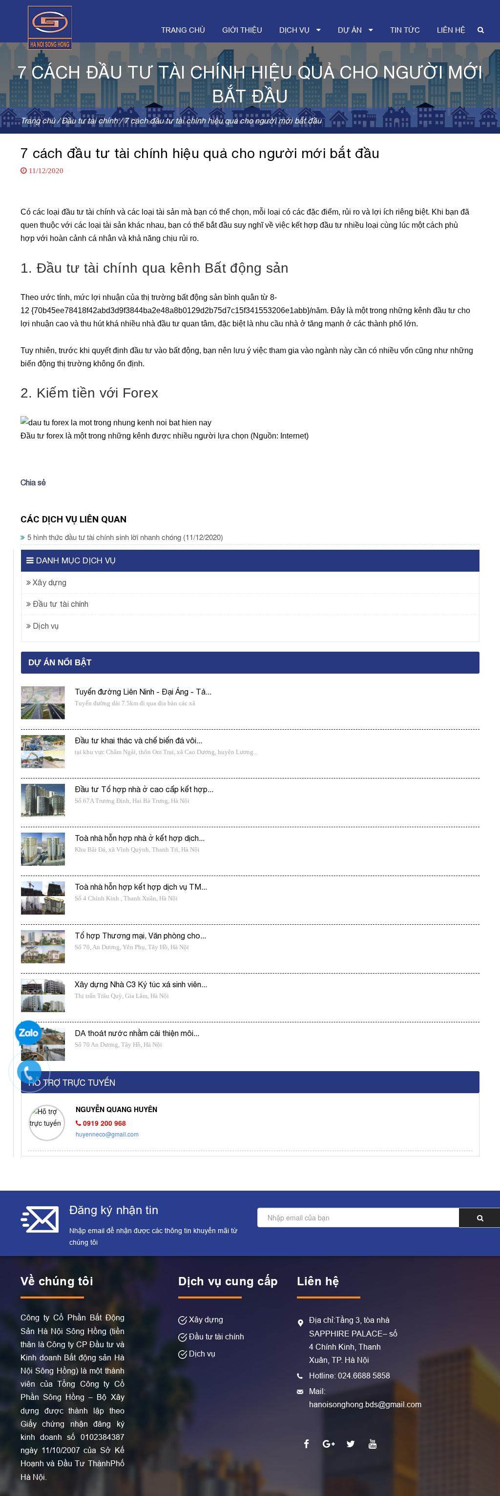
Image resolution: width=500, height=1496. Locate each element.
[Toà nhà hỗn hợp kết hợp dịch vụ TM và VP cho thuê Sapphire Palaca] (43, 898)
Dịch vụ (45, 625)
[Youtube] (372, 1443)
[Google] (328, 1443)
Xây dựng (48, 582)
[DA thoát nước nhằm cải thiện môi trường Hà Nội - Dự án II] (43, 1044)
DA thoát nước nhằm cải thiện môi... (137, 1033)
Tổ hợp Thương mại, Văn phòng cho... (140, 935)
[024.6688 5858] (34, 1076)
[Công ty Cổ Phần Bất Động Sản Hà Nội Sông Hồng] (50, 26)
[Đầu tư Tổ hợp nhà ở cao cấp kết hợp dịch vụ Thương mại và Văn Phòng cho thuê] (43, 801)
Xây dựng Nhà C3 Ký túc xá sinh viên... (141, 984)
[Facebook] (306, 1443)
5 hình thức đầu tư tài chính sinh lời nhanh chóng (125, 537)
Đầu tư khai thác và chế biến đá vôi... (138, 740)
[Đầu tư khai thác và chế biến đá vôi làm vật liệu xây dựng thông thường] (43, 752)
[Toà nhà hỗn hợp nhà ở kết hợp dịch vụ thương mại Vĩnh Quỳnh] (43, 849)
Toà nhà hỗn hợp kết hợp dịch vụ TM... (141, 886)
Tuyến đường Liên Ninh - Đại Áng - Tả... (143, 691)
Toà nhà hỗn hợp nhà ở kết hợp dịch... (140, 838)
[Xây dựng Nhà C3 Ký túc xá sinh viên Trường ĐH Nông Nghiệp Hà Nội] (43, 996)
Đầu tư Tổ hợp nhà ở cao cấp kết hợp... (144, 789)
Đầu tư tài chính (59, 603)
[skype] (350, 1443)
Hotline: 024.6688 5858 (349, 1375)
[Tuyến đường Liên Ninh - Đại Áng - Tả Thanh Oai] (43, 703)
